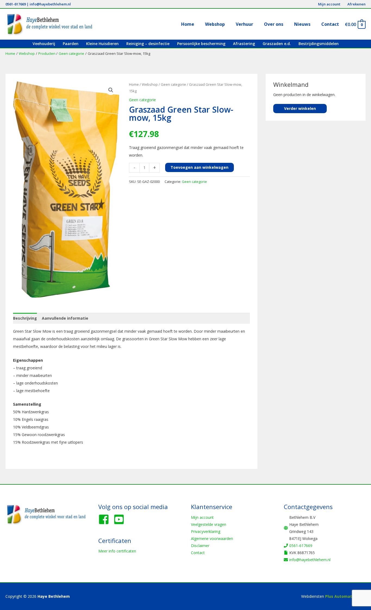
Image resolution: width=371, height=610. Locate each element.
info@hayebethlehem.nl (50, 4)
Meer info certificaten (117, 551)
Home (134, 84)
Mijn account (202, 517)
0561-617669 (15, 4)
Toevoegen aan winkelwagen (199, 167)
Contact (198, 552)
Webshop (150, 84)
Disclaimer (200, 545)
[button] (111, 90)
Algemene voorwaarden (212, 538)
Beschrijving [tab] (25, 318)
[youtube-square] (121, 519)
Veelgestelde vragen (208, 524)
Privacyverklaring (205, 531)
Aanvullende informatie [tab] (65, 318)
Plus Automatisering (345, 596)
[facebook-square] (105, 519)
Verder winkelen (300, 108)
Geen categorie (173, 84)
